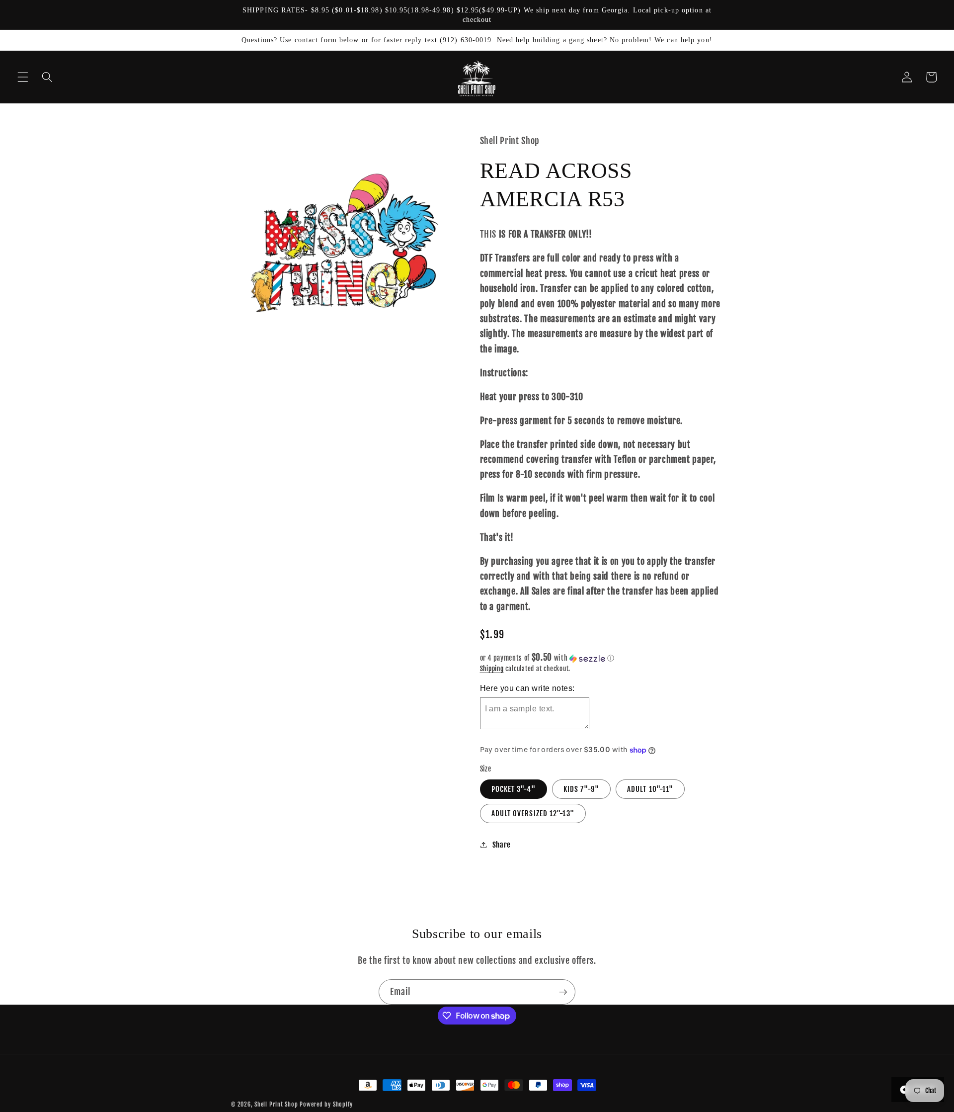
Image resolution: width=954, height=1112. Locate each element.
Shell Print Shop (276, 1104)
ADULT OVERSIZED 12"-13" (532, 813)
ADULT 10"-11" (650, 789)
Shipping (492, 669)
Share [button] (501, 845)
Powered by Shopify (326, 1104)
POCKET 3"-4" (513, 789)
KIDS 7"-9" (581, 789)
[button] (23, 77)
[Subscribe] (563, 992)
